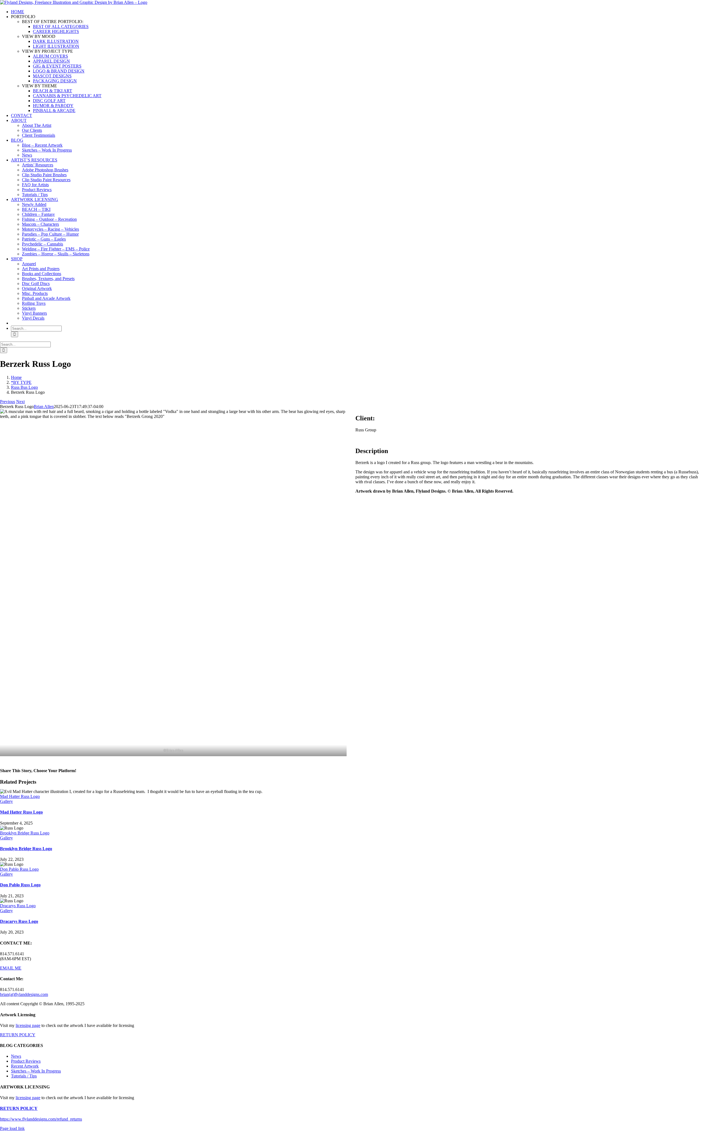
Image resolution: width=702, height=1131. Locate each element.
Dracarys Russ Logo (18, 905)
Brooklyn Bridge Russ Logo (24, 833)
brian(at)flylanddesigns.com (24, 994)
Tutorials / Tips (24, 1076)
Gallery (6, 801)
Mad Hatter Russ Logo (20, 796)
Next (20, 401)
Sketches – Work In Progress (36, 1071)
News (16, 1056)
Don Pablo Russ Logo (19, 869)
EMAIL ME (10, 968)
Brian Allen (44, 406)
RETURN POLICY (17, 1034)
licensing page (28, 1025)
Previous (7, 401)
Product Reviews (26, 1061)
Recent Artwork (25, 1066)
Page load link (12, 1128)
